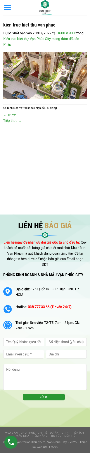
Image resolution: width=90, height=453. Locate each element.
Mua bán (11, 432)
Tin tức (56, 435)
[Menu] (7, 7)
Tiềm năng (40, 435)
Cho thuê (28, 432)
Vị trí (65, 432)
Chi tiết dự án (48, 432)
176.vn (53, 447)
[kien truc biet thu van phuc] (45, 75)
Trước (9, 115)
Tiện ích (78, 432)
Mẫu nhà (22, 435)
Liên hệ (69, 435)
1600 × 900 (66, 33)
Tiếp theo (12, 121)
